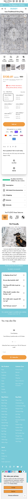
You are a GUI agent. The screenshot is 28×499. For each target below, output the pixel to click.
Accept (13, 487)
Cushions (3, 375)
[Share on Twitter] (10, 146)
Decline (13, 491)
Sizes (2, 381)
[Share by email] (15, 146)
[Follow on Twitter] (6, 467)
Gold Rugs (4, 411)
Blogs (2, 453)
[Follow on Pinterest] (14, 467)
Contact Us (4, 456)
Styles (2, 384)
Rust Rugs (3, 434)
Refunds (17, 372)
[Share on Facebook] (8, 146)
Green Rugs (4, 414)
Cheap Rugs (19, 400)
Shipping (18, 378)
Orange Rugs (4, 425)
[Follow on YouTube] (18, 467)
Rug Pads (3, 372)
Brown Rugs (4, 408)
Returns (17, 375)
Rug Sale (3, 392)
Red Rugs (3, 431)
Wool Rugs (18, 441)
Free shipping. (12, 79)
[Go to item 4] (18, 67)
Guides (3, 389)
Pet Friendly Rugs (20, 433)
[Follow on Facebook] (2, 467)
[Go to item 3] (13, 67)
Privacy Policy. (13, 483)
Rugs (2, 369)
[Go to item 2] (8, 67)
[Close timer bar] (26, 1)
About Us (3, 450)
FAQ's (2, 459)
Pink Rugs (3, 428)
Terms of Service (20, 381)
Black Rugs (4, 403)
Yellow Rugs (4, 442)
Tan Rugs (3, 437)
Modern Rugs (19, 424)
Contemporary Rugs (20, 406)
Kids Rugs (18, 417)
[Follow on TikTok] (22, 467)
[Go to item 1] (3, 67)
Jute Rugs (18, 414)
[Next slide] (24, 237)
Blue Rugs (3, 406)
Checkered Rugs (20, 403)
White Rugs (4, 439)
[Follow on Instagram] (10, 467)
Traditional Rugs (19, 439)
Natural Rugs (4, 423)
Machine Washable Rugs (20, 421)
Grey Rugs (4, 417)
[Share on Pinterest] (13, 146)
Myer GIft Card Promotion (19, 384)
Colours (3, 378)
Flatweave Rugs (19, 411)
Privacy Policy (19, 369)
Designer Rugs (19, 408)
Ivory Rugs (4, 420)
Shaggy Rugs (19, 436)
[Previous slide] (4, 237)
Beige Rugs (4, 400)
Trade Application (5, 462)
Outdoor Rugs (19, 427)
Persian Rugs (19, 430)
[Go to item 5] (23, 67)
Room (2, 386)
